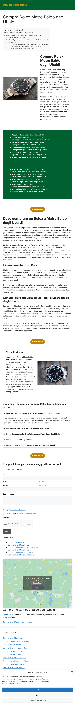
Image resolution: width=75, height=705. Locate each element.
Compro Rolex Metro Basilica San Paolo (23, 547)
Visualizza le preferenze (37, 700)
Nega (37, 695)
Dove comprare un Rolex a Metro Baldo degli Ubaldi (24, 35)
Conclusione (13, 42)
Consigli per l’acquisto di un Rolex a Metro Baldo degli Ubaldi (28, 40)
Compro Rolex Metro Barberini (19, 545)
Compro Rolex (8, 615)
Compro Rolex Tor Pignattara (14, 664)
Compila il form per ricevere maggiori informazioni (26, 46)
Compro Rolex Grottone (12, 645)
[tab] (37, 418)
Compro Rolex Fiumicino (12, 638)
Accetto (37, 587)
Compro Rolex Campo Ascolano (15, 648)
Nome (5, 481)
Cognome (41, 481)
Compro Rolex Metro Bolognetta (20, 552)
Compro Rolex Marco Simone (14, 658)
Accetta (37, 690)
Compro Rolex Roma (15, 4)
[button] (72, 672)
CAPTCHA (7, 518)
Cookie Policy (37, 583)
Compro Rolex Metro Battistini (19, 550)
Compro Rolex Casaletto (12, 655)
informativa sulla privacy (18, 510)
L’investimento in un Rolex (17, 37)
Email (5, 485)
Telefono (42, 485)
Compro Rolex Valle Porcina (14, 668)
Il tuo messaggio (9, 494)
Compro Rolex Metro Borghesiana (21, 555)
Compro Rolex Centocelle (13, 651)
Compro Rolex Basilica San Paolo (16, 641)
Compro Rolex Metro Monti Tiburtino (17, 661)
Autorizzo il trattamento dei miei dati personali (21, 514)
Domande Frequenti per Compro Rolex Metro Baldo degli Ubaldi (30, 44)
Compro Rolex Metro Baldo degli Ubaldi (19, 33)
